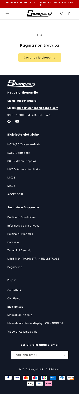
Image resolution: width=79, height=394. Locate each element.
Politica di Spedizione (21, 217)
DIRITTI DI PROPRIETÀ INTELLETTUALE (33, 258)
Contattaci (14, 290)
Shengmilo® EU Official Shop (44, 369)
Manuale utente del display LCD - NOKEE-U (35, 323)
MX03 (11, 177)
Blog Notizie (15, 306)
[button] (7, 14)
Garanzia (13, 242)
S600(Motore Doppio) (21, 161)
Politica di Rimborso (20, 233)
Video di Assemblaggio (22, 331)
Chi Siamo (13, 298)
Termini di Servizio (19, 250)
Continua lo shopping (39, 57)
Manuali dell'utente (19, 314)
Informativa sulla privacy (23, 225)
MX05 (11, 185)
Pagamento (14, 267)
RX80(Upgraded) (18, 152)
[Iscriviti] (64, 355)
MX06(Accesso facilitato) (24, 169)
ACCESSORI (15, 194)
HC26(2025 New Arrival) (23, 144)
